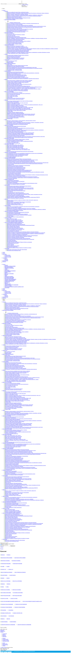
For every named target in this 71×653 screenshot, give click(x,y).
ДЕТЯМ (6, 54)
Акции (3, 252)
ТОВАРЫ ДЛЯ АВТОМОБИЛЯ (10, 152)
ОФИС (6, 119)
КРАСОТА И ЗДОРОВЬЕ (9, 91)
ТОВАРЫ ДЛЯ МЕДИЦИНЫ (10, 280)
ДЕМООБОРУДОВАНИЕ (9, 44)
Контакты (4, 261)
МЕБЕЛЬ (6, 274)
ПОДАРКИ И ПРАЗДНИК (9, 138)
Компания (2, 630)
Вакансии (6, 259)
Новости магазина (4, 544)
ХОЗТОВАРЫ (7, 185)
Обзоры (3, 645)
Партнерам (4, 636)
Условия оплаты (7, 291)
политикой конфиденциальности (29, 651)
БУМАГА (6, 11)
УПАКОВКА (7, 248)
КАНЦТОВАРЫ (7, 271)
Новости (6, 258)
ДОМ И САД (7, 59)
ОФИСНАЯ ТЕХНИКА (9, 125)
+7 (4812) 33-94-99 (25, 4)
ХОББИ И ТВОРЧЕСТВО (9, 179)
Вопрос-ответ (4, 643)
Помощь (3, 638)
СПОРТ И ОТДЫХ (8, 217)
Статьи (3, 642)
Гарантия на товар (8, 256)
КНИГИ (6, 79)
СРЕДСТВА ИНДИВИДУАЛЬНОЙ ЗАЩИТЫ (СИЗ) (14, 222)
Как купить (4, 254)
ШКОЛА (6, 199)
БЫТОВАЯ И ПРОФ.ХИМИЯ (10, 19)
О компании (4, 257)
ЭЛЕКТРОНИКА (8, 205)
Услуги (3, 253)
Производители (5, 260)
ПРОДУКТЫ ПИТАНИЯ (9, 278)
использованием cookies (18, 651)
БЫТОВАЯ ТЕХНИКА (9, 32)
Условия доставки (8, 292)
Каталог (3, 10)
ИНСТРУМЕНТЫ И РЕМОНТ (10, 63)
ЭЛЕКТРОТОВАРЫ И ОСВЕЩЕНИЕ (11, 211)
